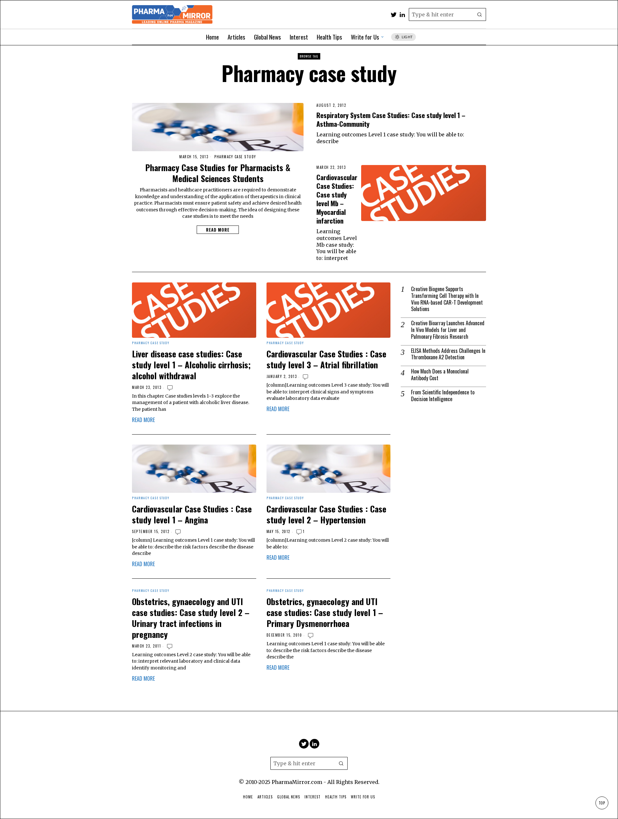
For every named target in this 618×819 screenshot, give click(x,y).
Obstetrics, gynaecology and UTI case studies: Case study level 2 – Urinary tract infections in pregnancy (190, 618)
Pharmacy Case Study (235, 156)
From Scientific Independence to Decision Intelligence (442, 395)
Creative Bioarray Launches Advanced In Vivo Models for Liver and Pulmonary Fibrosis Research (447, 330)
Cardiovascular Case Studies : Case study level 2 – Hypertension (326, 514)
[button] (479, 14)
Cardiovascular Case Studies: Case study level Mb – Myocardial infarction (336, 199)
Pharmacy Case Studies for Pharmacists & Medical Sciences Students (217, 173)
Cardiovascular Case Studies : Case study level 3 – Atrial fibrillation (326, 359)
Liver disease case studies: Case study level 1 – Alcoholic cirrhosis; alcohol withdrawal (191, 364)
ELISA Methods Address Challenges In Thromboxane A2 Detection (448, 354)
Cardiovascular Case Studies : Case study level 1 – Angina (192, 514)
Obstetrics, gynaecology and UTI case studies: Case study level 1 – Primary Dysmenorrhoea (325, 612)
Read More (217, 229)
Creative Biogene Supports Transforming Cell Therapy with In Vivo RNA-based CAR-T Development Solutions (447, 299)
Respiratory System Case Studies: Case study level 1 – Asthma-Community (390, 119)
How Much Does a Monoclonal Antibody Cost (440, 375)
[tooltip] (394, 14)
